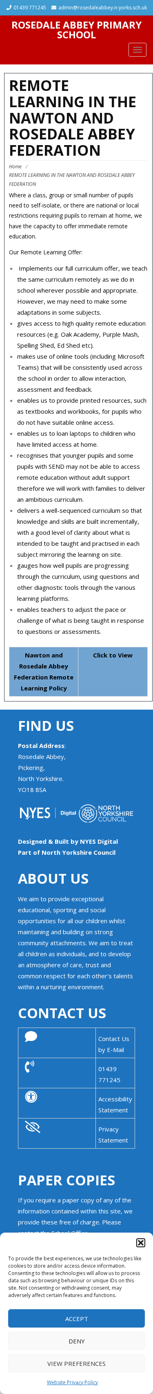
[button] (141, 1243)
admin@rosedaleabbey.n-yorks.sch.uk (102, 7)
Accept (76, 1319)
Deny (77, 1341)
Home (15, 166)
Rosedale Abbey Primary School (76, 29)
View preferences (76, 1363)
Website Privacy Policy (72, 1382)
